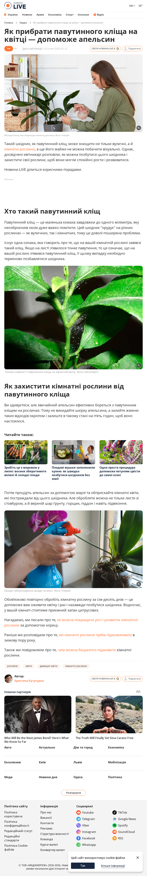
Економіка (54, 14)
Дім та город (83, 747)
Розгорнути (73, 792)
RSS (120, 838)
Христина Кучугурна (29, 681)
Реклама (46, 828)
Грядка (23, 22)
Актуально (47, 747)
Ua (131, 5)
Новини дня (48, 777)
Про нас (46, 812)
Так (82, 866)
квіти (29, 666)
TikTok (122, 812)
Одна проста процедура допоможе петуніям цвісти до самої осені (119, 471)
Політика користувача (13, 814)
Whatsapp (89, 845)
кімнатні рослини (19, 149)
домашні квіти (48, 666)
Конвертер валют (52, 850)
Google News (127, 819)
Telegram (88, 819)
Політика (115, 777)
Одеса (78, 777)
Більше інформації (113, 865)
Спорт (70, 14)
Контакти (47, 823)
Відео (100, 14)
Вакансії (46, 818)
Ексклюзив (12, 762)
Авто (7, 747)
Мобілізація (117, 762)
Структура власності (54, 834)
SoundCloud (126, 832)
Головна (8, 22)
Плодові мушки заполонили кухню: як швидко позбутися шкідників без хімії (73, 473)
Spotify (123, 825)
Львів (78, 762)
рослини (12, 666)
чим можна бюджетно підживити (87, 649)
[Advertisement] (69, 190)
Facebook (88, 838)
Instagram (89, 832)
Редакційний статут (18, 831)
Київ (42, 762)
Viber (85, 825)
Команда (46, 839)
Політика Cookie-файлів (16, 847)
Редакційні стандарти (12, 838)
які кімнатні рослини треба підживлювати (95, 634)
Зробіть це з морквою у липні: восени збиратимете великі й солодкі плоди (25, 471)
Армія (40, 14)
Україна (13, 14)
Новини (27, 14)
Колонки (83, 14)
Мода (8, 777)
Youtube (88, 812)
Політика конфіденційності (16, 824)
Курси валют (49, 844)
